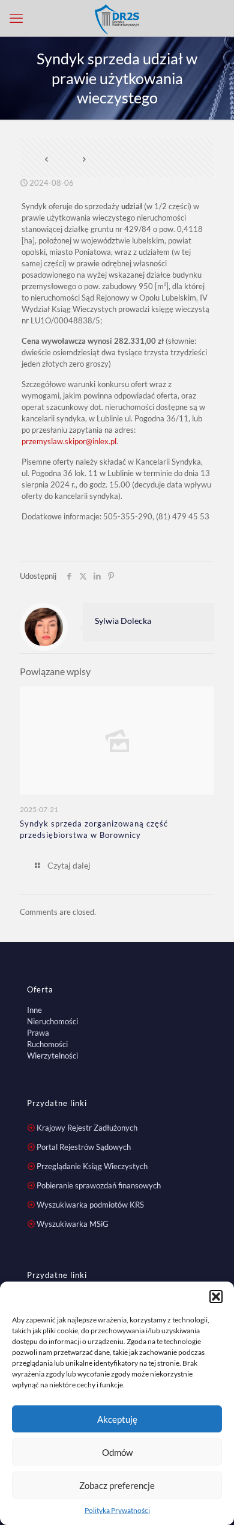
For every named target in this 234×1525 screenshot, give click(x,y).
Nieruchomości (52, 1021)
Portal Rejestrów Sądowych (84, 1147)
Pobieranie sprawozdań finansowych (99, 1185)
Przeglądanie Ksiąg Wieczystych (92, 1166)
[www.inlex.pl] (117, 18)
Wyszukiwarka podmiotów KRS (90, 1204)
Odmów (117, 1452)
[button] (216, 1297)
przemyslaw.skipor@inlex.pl (69, 441)
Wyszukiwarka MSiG (73, 1224)
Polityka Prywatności (117, 1510)
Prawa (38, 1033)
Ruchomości (47, 1044)
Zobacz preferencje (117, 1485)
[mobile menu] (16, 18)
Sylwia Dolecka (123, 621)
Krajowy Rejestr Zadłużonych (87, 1127)
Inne (34, 1010)
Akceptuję (117, 1419)
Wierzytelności (52, 1055)
